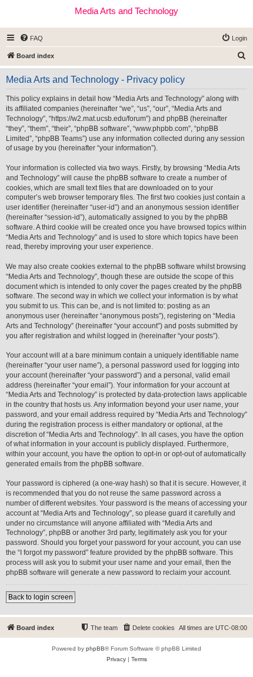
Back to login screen (40, 597)
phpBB (95, 648)
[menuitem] (31, 38)
